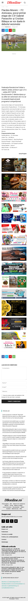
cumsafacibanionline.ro (8, 588)
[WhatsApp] (13, 30)
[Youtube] (16, 521)
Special (3, 564)
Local (3, 555)
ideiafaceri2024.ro (7, 583)
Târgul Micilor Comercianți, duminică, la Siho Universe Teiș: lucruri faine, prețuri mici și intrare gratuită (14, 445)
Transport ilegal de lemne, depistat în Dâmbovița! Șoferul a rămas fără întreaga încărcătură (14, 457)
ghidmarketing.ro (13, 585)
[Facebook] (3, 30)
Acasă (3, 6)
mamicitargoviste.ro (14, 581)
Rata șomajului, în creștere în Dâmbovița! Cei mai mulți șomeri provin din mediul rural (14, 468)
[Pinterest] (10, 30)
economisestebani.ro (18, 583)
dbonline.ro (7, 26)
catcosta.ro (5, 585)
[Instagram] (7, 521)
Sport (7, 6)
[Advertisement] (14, 69)
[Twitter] (6, 30)
